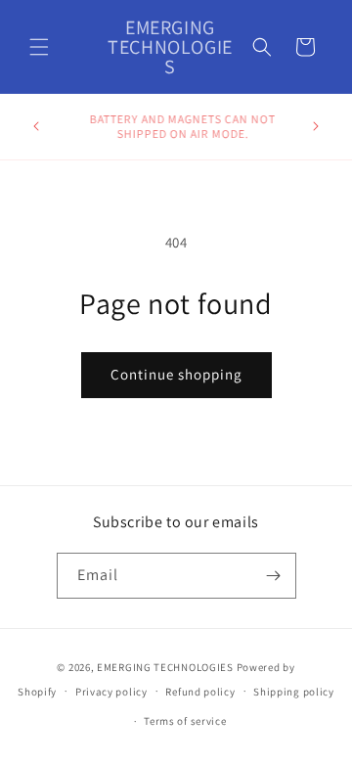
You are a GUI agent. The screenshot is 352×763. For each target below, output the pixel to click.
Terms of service (185, 721)
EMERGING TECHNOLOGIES (165, 667)
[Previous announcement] (36, 126)
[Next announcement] (315, 126)
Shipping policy (293, 691)
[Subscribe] (273, 576)
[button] (39, 46)
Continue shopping (176, 374)
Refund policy (200, 691)
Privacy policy (111, 691)
